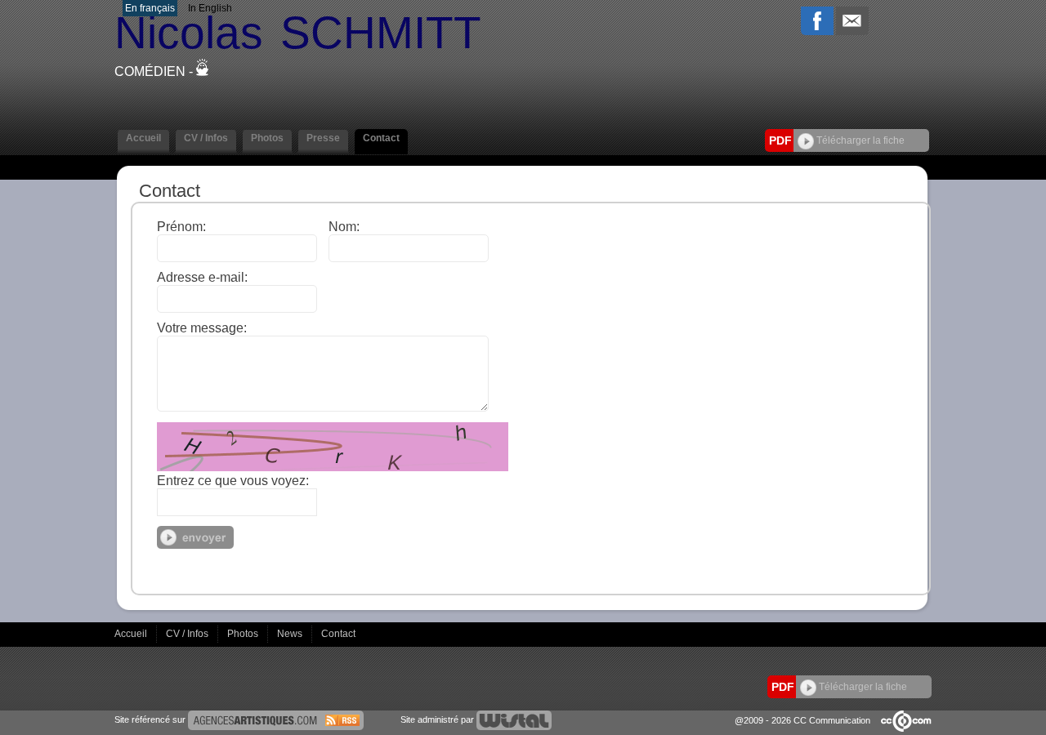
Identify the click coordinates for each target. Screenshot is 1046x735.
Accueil (132, 633)
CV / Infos (188, 633)
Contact (338, 633)
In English (210, 8)
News (291, 633)
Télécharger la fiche (859, 140)
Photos (244, 633)
